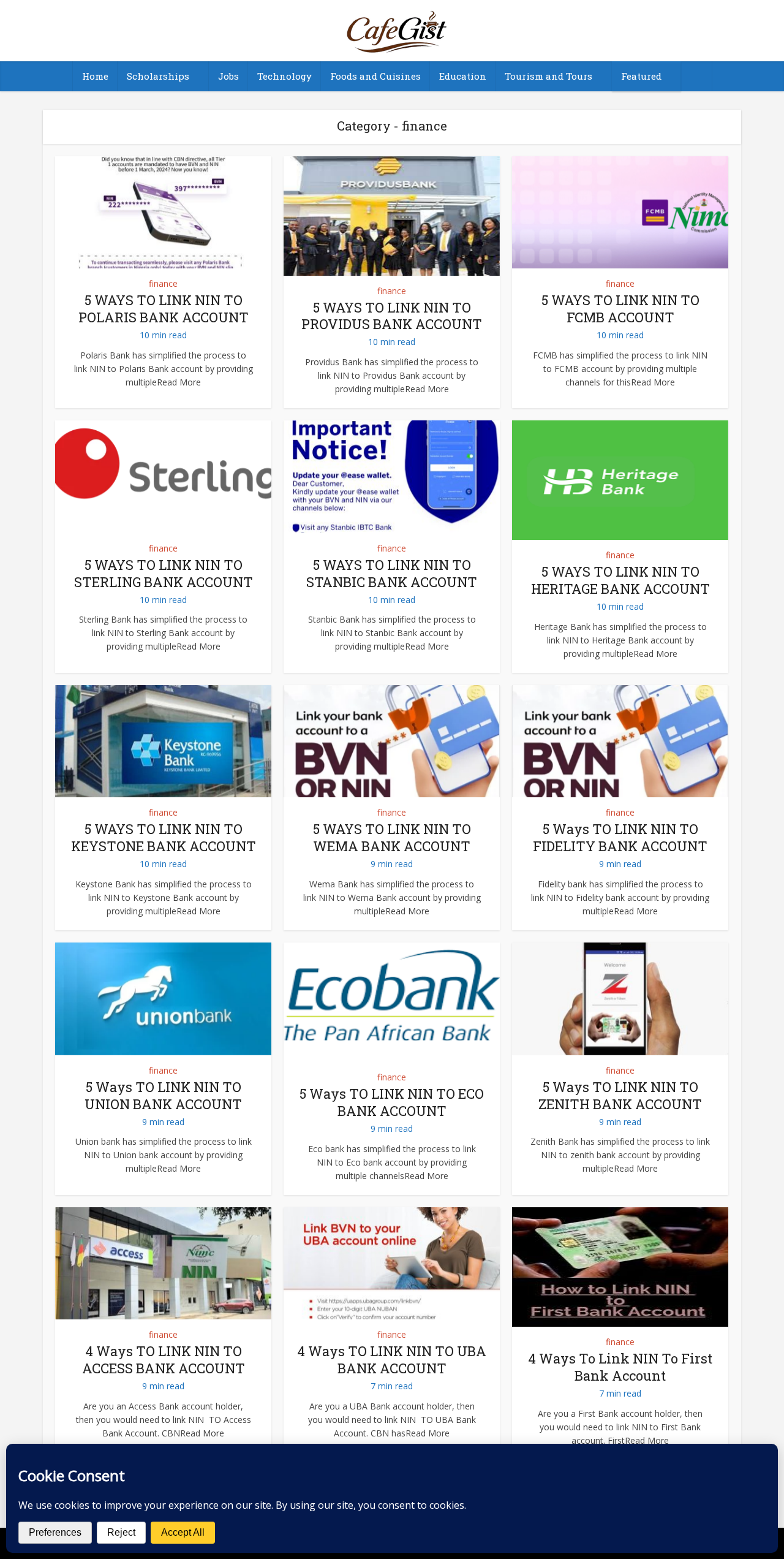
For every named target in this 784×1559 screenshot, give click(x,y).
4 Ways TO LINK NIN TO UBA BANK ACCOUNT (391, 1359)
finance (163, 283)
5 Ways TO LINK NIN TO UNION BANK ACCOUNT (163, 1095)
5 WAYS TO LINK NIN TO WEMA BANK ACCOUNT (392, 837)
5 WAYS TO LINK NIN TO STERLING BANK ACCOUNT (163, 573)
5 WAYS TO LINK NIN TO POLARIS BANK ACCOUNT (163, 308)
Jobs (228, 76)
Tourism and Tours (548, 76)
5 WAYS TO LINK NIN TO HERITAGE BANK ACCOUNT (620, 580)
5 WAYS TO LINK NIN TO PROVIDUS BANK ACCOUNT (391, 315)
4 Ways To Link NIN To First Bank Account (620, 1366)
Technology (284, 76)
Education (462, 76)
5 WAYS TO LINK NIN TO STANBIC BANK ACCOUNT (391, 573)
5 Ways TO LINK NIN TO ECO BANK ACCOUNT (392, 1102)
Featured (641, 76)
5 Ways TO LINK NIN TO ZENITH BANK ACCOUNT (620, 1095)
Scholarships (158, 76)
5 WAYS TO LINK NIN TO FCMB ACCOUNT (620, 308)
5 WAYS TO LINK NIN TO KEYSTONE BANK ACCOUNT (163, 837)
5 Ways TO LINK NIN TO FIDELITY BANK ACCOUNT (620, 837)
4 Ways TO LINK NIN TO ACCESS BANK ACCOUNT (163, 1359)
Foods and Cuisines (375, 76)
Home (95, 76)
